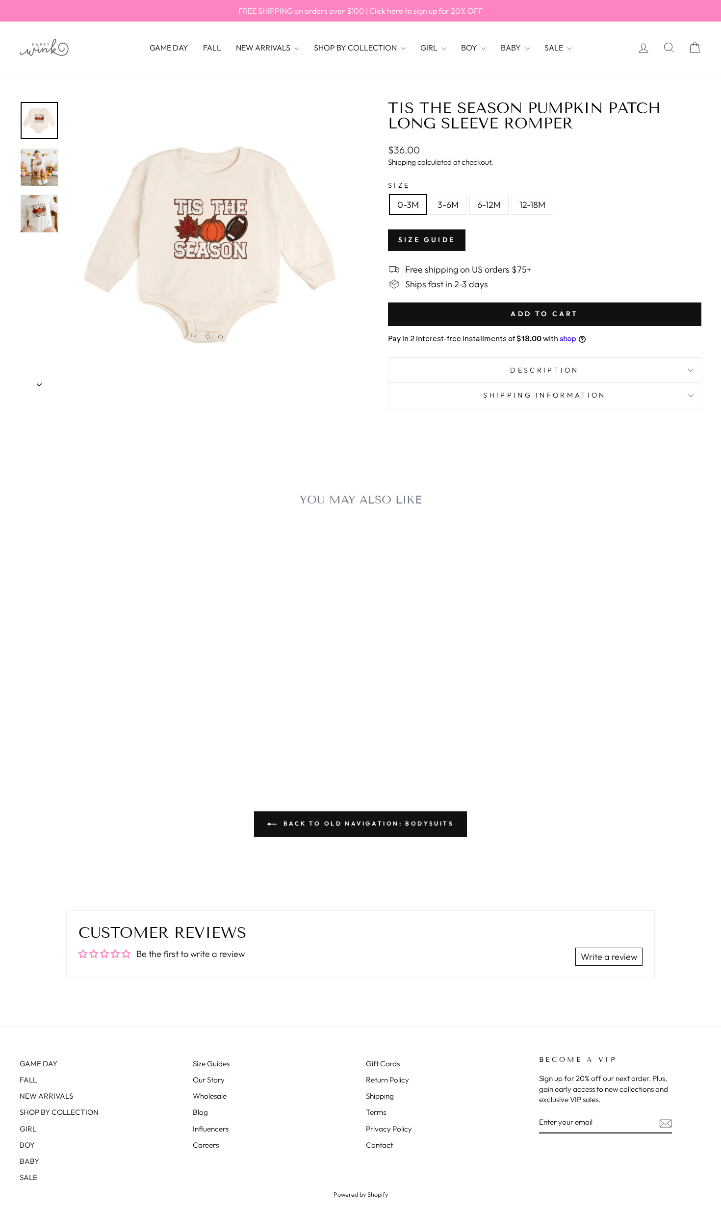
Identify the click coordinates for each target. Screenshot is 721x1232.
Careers (206, 1145)
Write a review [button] (609, 956)
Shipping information (544, 395)
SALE (554, 47)
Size (399, 185)
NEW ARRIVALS (264, 47)
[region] (360, 11)
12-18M (532, 204)
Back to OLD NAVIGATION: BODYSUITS (367, 823)
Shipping (402, 162)
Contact (379, 1145)
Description (544, 370)
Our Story (209, 1079)
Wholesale (210, 1096)
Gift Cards (383, 1063)
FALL (212, 47)
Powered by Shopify (361, 1194)
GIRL (429, 47)
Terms (376, 1112)
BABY (511, 47)
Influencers (211, 1128)
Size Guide (426, 239)
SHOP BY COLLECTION (356, 47)
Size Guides (211, 1063)
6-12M (489, 204)
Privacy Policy (389, 1128)
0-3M (408, 204)
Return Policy (387, 1079)
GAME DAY (169, 47)
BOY (470, 47)
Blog (200, 1112)
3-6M (448, 204)
